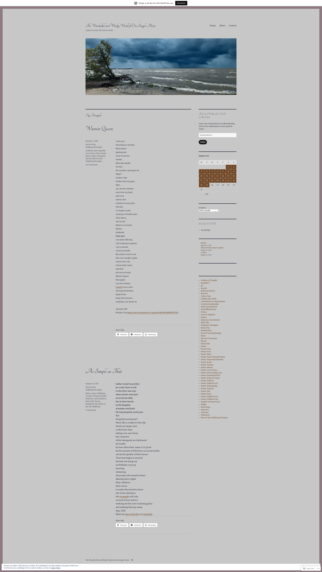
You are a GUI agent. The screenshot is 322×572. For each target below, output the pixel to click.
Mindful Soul (206, 330)
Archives (202, 208)
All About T (205, 283)
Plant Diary (205, 344)
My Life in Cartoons (209, 338)
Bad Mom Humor (208, 291)
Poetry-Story (206, 394)
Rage (94, 156)
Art (202, 286)
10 (201, 176)
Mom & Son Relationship (211, 333)
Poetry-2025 (206, 349)
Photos (203, 341)
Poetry (103, 153)
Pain (87, 401)
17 (201, 180)
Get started (181, 3)
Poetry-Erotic (206, 362)
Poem (92, 153)
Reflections (205, 407)
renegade (124, 496)
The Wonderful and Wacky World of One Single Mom (120, 25)
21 (223, 180)
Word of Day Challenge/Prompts (214, 418)
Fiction (204, 312)
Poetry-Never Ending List (211, 373)
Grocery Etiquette (208, 315)
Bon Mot (204, 293)
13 (217, 176)
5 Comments (91, 410)
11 (207, 176)
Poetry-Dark (206, 354)
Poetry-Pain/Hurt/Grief (210, 375)
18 (207, 180)
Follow (203, 142)
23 (234, 180)
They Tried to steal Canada (212, 248)
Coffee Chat (206, 296)
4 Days (203, 252)
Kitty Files (205, 323)
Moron (203, 243)
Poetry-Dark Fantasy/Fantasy (213, 357)
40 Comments (91, 165)
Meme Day (205, 328)
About (222, 25)
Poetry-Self (205, 391)
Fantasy (96, 396)
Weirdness (205, 415)
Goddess (89, 151)
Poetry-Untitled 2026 (209, 399)
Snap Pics (205, 410)
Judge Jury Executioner (210, 320)
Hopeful (119, 287)
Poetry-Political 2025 (209, 383)
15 (228, 176)
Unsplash (147, 514)
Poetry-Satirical (207, 389)
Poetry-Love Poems (209, 370)
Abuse (88, 393)
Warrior (89, 159)
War (96, 404)
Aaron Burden (132, 514)
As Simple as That (104, 371)
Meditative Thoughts (209, 325)
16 (234, 176)
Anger (93, 393)
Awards (204, 288)
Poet (98, 153)
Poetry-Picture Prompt (210, 378)
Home (213, 25)
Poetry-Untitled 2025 (209, 396)
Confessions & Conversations (213, 301)
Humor (204, 317)
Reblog (204, 404)
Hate (96, 151)
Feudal (103, 396)
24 (201, 185)
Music (203, 336)
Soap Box (204, 412)
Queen (88, 156)
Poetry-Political (207, 381)
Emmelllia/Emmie (208, 309)
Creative (89, 396)
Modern (102, 399)
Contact (232, 25)
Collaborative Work (208, 299)
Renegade (101, 156)
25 (207, 185)
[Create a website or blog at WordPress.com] (132, 560)
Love (88, 153)
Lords (96, 399)
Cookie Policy (55, 568)
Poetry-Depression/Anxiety (212, 359)
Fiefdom (89, 399)
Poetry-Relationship (209, 386)
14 (223, 176)
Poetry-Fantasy (207, 365)
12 (212, 176)
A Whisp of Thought (209, 280)
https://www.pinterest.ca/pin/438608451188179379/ (152, 312)
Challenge (101, 393)
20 (217, 180)
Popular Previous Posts (210, 402)
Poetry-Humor (207, 367)
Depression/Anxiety (209, 307)
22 (228, 180)
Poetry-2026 (206, 352)
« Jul (206, 194)
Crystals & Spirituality (210, 304)
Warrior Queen (99, 128)
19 (212, 180)
